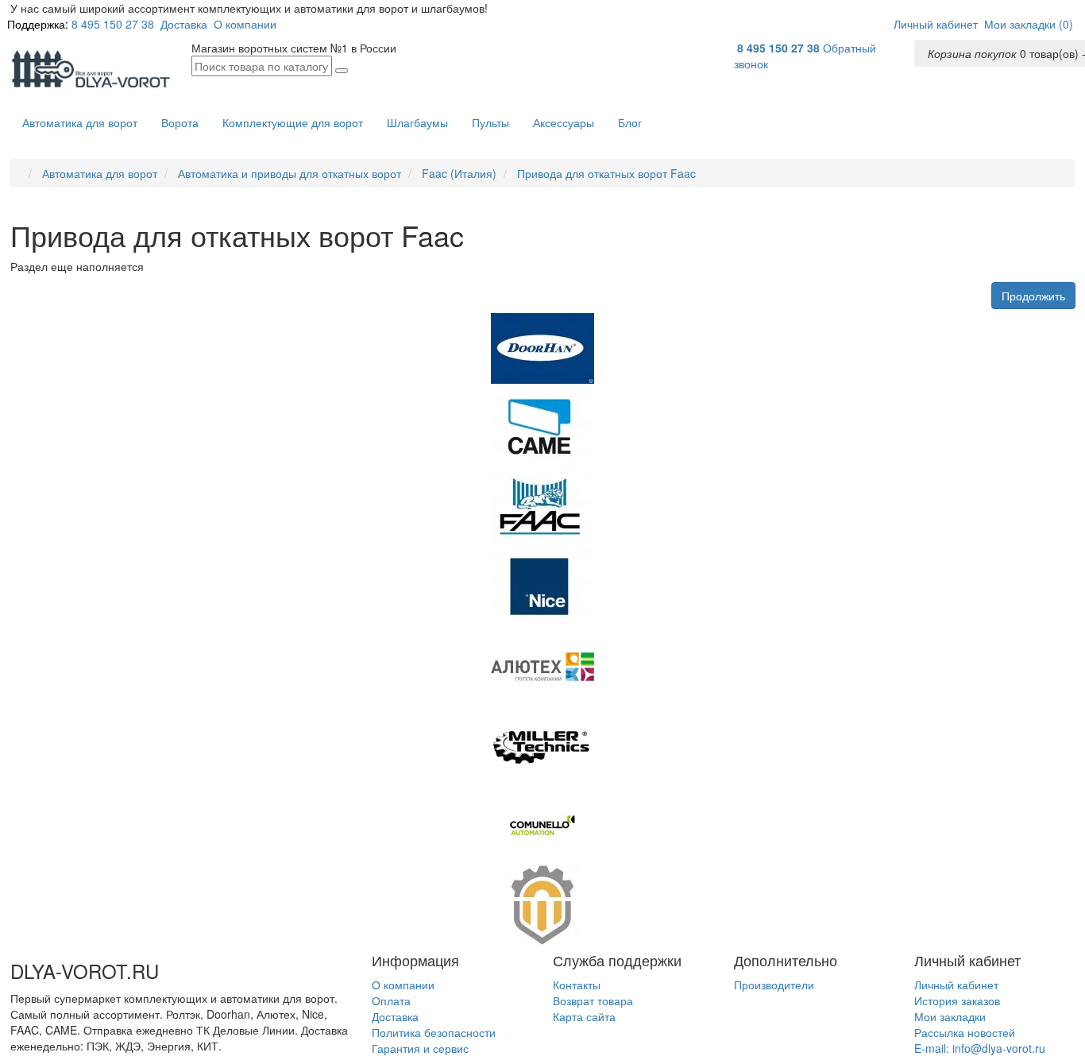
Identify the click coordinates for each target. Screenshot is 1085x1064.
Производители (774, 984)
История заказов (957, 1000)
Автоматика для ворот (79, 122)
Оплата (391, 1000)
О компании (245, 24)
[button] (936, 24)
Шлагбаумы (417, 122)
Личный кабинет (956, 984)
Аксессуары (563, 122)
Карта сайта (584, 1016)
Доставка (183, 24)
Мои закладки (950, 1016)
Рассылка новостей (964, 1032)
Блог (630, 122)
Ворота (180, 122)
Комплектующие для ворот (292, 122)
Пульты (490, 122)
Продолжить (1033, 296)
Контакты (576, 984)
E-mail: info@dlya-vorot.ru (979, 1048)
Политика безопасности (434, 1032)
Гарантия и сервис (420, 1048)
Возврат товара (593, 1000)
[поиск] (341, 70)
